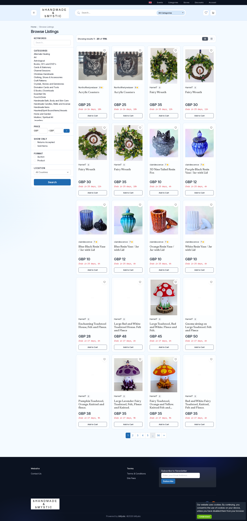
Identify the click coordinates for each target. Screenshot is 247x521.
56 (158, 435)
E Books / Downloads (44, 90)
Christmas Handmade (44, 74)
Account (212, 2)
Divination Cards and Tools (46, 87)
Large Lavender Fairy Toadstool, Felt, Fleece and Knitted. (128, 404)
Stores (187, 2)
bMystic (122, 516)
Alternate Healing (42, 54)
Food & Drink (40, 97)
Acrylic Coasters (88, 92)
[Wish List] (206, 13)
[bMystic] (54, 12)
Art (35, 57)
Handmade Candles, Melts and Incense (52, 104)
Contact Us (36, 473)
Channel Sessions (42, 70)
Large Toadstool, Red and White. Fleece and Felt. (163, 327)
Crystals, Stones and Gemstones (49, 84)
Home (33, 27)
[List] (212, 39)
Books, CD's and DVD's (45, 64)
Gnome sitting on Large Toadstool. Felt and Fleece (198, 327)
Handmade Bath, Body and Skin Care (51, 100)
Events (160, 2)
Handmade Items (41, 107)
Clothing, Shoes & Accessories (48, 77)
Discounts (199, 2)
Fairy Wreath (158, 92)
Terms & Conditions (136, 473)
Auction (40, 157)
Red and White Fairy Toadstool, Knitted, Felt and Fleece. (198, 404)
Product (41, 160)
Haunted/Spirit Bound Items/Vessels (50, 110)
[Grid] (205, 39)
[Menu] (34, 13)
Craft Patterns (40, 80)
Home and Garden (42, 114)
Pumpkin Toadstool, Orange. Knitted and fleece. (91, 404)
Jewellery (38, 120)
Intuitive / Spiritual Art (43, 117)
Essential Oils (40, 94)
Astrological (39, 60)
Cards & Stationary (42, 67)
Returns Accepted (46, 142)
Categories (173, 2)
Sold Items (42, 146)
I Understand (204, 517)
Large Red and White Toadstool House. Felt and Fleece (127, 327)
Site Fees (131, 478)
